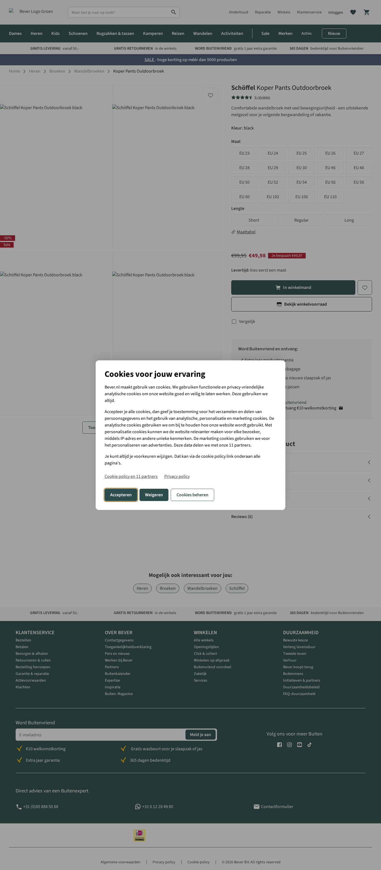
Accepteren (121, 495)
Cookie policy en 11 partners (131, 476)
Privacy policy (177, 476)
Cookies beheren (192, 495)
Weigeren (154, 495)
